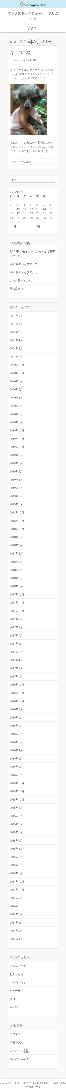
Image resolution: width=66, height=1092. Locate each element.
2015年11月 (17, 791)
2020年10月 (17, 373)
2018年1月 (16, 586)
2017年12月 (17, 594)
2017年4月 (16, 660)
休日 (12, 999)
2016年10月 (17, 701)
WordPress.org (19, 1058)
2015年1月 (16, 873)
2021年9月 (16, 316)
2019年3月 (16, 488)
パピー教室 (16, 990)
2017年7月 (16, 635)
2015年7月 (16, 824)
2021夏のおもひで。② (23, 264)
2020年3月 (16, 406)
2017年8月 (16, 627)
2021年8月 (16, 324)
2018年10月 (17, 529)
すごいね (20, 52)
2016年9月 (16, 709)
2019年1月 (16, 504)
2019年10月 (17, 447)
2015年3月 (16, 857)
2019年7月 (16, 455)
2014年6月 (16, 922)
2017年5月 (16, 652)
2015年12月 (17, 783)
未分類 (14, 1007)
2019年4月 (16, 480)
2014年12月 (17, 881)
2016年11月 (17, 693)
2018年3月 (16, 570)
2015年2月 (16, 865)
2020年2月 (16, 414)
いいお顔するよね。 (22, 280)
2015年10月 (17, 799)
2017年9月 (16, 619)
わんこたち (25, 161)
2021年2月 (16, 357)
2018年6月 (16, 553)
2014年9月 (16, 898)
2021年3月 (16, 348)
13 (37, 209)
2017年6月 (16, 643)
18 (24, 213)
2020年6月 (16, 389)
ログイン (15, 1034)
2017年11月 (17, 602)
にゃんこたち (18, 966)
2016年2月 (16, 767)
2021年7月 (16, 332)
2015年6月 (16, 832)
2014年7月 (16, 914)
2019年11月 (17, 439)
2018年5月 (16, 562)
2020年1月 (16, 422)
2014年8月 (16, 906)
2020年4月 (16, 398)
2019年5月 (16, 471)
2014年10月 (17, 890)
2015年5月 (16, 840)
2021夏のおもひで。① (23, 272)
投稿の (16, 1042)
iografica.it (43, 1083)
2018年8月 (16, 537)
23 (11, 218)
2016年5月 (16, 742)
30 (11, 222)
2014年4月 (16, 939)
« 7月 (13, 226)
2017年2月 (16, 668)
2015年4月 (16, 849)
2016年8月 (16, 717)
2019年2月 (16, 496)
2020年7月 (16, 381)
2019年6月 (16, 463)
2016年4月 (16, 750)
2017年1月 (16, 676)
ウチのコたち (18, 982)
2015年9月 (16, 808)
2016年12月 (17, 684)
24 (18, 218)
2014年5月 (16, 931)
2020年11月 (17, 365)
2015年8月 (16, 816)
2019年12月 (17, 430)
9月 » (39, 226)
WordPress (33, 1087)
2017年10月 (17, 611)
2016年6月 (16, 734)
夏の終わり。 (18, 288)
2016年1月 (16, 775)
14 (44, 209)
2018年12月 (17, 512)
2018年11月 (17, 521)
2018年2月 (16, 578)
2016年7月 (16, 725)
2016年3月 (16, 758)
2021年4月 (16, 340)
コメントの (19, 1050)
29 (50, 218)
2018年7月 (16, 545)
